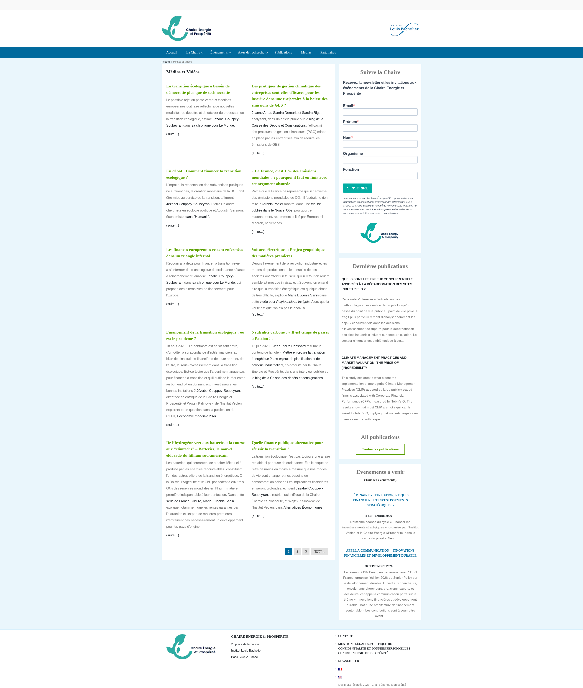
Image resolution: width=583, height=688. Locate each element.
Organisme (353, 153)
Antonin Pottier (272, 204)
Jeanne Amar (261, 113)
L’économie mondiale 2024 (196, 416)
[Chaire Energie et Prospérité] (186, 28)
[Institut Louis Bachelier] (404, 26)
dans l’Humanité (197, 217)
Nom (347, 138)
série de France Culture (183, 501)
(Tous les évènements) (380, 480)
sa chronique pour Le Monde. (213, 125)
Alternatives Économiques (303, 507)
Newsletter (348, 661)
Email (348, 106)
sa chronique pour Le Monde (213, 282)
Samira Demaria (285, 113)
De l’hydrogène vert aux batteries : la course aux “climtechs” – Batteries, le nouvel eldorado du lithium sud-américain (205, 449)
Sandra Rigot (311, 113)
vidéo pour (285, 301)
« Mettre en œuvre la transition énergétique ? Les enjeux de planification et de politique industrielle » (288, 358)
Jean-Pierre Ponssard (289, 346)
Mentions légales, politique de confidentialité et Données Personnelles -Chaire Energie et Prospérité (375, 648)
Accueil (166, 61)
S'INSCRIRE (357, 188)
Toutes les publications (380, 449)
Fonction (351, 169)
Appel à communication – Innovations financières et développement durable (380, 553)
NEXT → (320, 551)
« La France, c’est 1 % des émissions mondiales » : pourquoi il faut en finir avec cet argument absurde (289, 177)
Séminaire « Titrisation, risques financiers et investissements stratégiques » (380, 500)
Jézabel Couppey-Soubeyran (188, 204)
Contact (345, 636)
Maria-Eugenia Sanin (218, 501)
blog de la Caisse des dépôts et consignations (289, 378)
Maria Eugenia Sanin (303, 295)
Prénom (350, 122)
